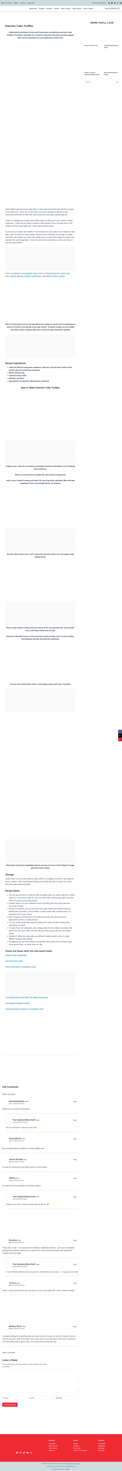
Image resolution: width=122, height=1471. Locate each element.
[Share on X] (120, 735)
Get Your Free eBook (99, 3)
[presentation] (92, 35)
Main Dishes (53, 1446)
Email (32, 1398)
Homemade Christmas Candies (17, 1003)
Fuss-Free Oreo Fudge (14, 961)
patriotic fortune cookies (55, 276)
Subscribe (30, 3)
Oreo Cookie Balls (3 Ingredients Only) (20, 967)
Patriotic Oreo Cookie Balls (16, 955)
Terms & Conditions (80, 1450)
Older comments (8, 1094)
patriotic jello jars (16, 276)
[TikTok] (117, 3)
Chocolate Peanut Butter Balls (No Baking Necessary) (26, 997)
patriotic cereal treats (32, 276)
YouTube (101, 1450)
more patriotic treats (29, 273)
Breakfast (52, 1444)
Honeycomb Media (65, 1463)
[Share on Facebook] (120, 732)
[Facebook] (109, 3)
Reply (75, 1101)
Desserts (52, 1450)
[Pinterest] (114, 3)
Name (6, 1398)
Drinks (56, 9)
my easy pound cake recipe (25, 900)
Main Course (66, 9)
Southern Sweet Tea (90, 45)
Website (59, 1398)
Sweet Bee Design (75, 1463)
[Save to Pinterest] (120, 739)
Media (16, 3)
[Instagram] (112, 3)
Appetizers (33, 9)
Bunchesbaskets (17, 1101)
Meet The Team (6, 3)
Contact (22, 3)
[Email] (120, 3)
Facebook (101, 1444)
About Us (63, 1469)
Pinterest (101, 1448)
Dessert (49, 9)
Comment (6, 1367)
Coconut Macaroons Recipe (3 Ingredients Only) (24, 1009)
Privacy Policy (56, 1469)
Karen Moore (15, 1138)
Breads (41, 9)
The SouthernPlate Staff (23, 1120)
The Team (77, 1448)
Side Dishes (76, 9)
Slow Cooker (88, 9)
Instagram (101, 1446)
